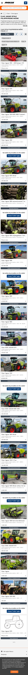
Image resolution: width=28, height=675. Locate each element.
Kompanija (3, 654)
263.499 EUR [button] (4, 414)
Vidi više (25, 26)
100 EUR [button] (3, 600)
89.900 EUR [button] (4, 378)
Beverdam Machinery (13, 70)
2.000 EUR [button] (4, 575)
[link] (14, 54)
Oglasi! (25, 2)
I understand (14, 671)
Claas (8, 13)
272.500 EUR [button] (4, 327)
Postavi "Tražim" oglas (14, 156)
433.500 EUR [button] (4, 265)
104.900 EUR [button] (4, 465)
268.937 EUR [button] (4, 551)
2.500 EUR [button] (4, 490)
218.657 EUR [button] (4, 352)
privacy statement (19, 666)
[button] (7, 34)
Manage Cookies (7, 666)
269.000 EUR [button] (4, 181)
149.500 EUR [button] (4, 119)
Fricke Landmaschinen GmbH (14, 96)
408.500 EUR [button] (4, 145)
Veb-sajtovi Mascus (8, 651)
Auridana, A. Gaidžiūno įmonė (14, 578)
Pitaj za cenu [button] (4, 68)
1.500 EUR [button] (4, 525)
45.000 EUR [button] (4, 301)
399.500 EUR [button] (4, 94)
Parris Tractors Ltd (14, 638)
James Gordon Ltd (14, 355)
